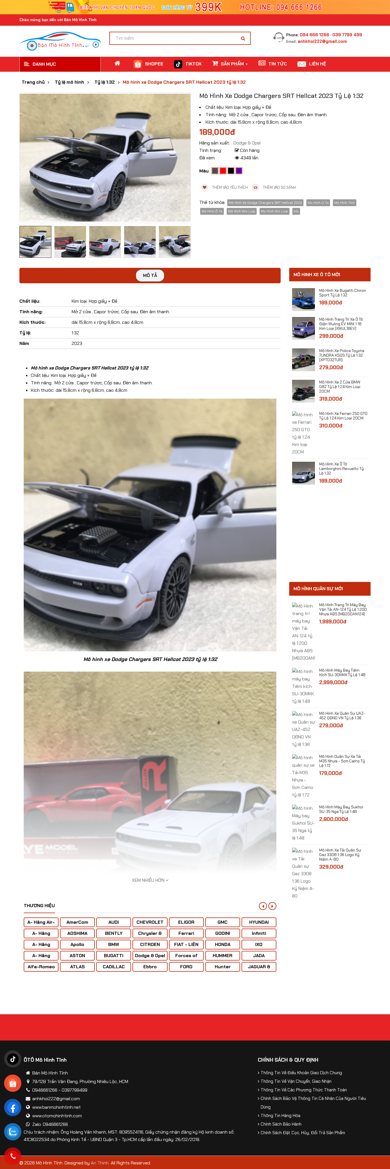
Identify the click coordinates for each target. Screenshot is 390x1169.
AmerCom (77, 922)
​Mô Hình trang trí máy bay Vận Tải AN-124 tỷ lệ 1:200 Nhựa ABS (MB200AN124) (343, 609)
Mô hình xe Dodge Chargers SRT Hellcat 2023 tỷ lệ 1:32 (184, 82)
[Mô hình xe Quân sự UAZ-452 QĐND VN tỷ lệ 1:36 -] (303, 729)
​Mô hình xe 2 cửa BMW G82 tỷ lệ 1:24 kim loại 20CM (339, 386)
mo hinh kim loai (274, 211)
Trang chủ (33, 82)
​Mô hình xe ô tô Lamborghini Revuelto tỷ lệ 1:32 (341, 468)
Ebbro (150, 967)
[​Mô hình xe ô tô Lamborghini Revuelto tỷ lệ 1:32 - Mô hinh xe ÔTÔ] (303, 473)
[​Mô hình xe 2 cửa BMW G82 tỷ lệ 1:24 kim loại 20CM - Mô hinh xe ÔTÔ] (303, 391)
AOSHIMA (77, 933)
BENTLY (113, 933)
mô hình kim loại (241, 211)
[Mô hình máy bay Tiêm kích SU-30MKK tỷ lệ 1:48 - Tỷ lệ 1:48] (303, 686)
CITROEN (150, 944)
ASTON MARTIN (77, 958)
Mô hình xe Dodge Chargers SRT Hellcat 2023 (265, 202)
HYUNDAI (259, 922)
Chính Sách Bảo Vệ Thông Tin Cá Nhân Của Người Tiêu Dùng (313, 1103)
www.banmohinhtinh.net (56, 1107)
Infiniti (259, 933)
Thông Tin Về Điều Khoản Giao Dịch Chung (301, 1073)
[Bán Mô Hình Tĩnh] (60, 41)
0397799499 (74, 1090)
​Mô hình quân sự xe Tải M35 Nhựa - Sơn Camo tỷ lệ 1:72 (342, 761)
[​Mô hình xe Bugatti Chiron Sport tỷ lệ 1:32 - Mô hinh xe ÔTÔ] (303, 299)
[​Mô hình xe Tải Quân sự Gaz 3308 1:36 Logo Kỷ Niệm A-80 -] (303, 873)
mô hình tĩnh (344, 202)
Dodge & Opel (150, 956)
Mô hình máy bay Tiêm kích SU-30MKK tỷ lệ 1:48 (342, 672)
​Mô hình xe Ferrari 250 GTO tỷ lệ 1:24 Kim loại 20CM (343, 416)
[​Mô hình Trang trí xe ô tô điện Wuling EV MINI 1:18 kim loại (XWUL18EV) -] (303, 328)
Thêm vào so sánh (279, 187)
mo (296, 211)
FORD (186, 967)
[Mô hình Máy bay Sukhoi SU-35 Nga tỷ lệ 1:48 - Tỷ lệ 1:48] (303, 823)
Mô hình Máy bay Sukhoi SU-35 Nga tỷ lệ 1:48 (341, 809)
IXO (258, 944)
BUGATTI (113, 956)
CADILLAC (114, 967)
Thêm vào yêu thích (229, 187)
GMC (223, 922)
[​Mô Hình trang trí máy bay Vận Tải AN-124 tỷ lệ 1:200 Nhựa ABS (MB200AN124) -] (303, 632)
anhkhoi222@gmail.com (322, 41)
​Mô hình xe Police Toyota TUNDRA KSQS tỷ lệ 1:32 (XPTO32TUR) (341, 355)
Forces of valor (186, 958)
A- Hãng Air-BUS (41, 925)
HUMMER (222, 956)
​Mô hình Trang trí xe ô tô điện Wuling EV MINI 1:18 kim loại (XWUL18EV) (341, 324)
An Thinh (100, 1163)
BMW (113, 944)
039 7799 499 (347, 35)
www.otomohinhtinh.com (57, 1116)
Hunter (223, 967)
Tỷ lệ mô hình (69, 82)
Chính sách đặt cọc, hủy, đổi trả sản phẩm (303, 1133)
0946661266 (44, 1090)
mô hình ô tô (212, 211)
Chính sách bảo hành (281, 1124)
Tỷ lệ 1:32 (105, 82)
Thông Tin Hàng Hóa (280, 1115)
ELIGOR (186, 922)
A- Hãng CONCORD (41, 958)
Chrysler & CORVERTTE (150, 936)
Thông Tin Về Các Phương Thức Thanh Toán (304, 1090)
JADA (259, 956)
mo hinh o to (318, 202)
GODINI (222, 933)
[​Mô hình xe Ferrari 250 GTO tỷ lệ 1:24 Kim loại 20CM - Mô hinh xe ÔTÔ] (303, 433)
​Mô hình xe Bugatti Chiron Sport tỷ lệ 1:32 (342, 293)
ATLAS (77, 967)
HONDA (222, 944)
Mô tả (150, 275)
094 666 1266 (314, 35)
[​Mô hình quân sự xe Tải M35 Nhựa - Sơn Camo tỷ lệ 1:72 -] (303, 776)
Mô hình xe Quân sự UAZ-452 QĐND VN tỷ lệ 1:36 (342, 715)
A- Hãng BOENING (41, 947)
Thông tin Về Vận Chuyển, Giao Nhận (296, 1081)
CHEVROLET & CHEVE (150, 925)
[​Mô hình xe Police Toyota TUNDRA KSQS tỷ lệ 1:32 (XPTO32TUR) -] (303, 359)
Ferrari (186, 933)
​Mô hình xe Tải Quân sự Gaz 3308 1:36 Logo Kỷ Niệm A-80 (340, 854)
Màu (204, 171)
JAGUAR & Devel (259, 969)
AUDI (113, 922)
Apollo (77, 944)
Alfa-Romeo (41, 967)
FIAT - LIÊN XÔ (186, 947)
